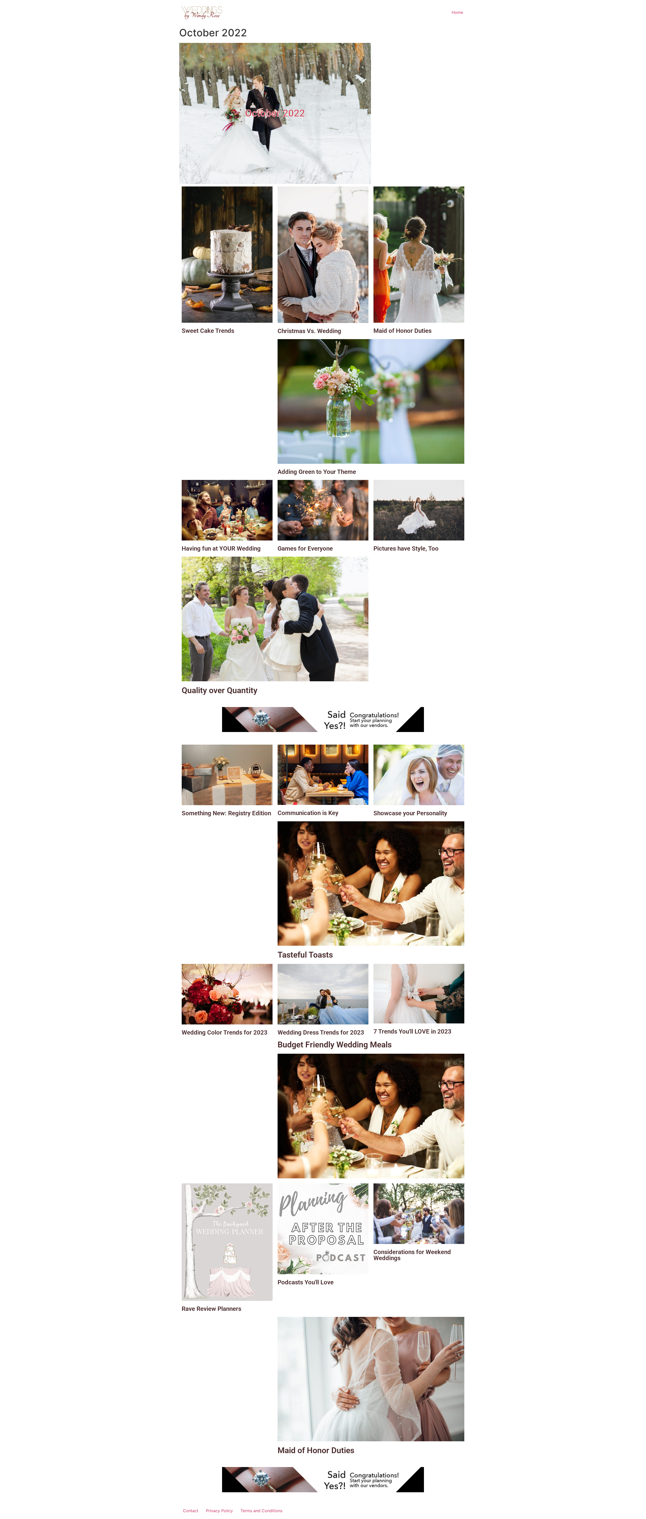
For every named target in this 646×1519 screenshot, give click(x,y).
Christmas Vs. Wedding (309, 331)
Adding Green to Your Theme (317, 471)
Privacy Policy (219, 1510)
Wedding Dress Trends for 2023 (321, 1032)
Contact (190, 1510)
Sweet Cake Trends (208, 330)
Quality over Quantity (219, 690)
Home (457, 12)
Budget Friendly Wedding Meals (335, 1044)
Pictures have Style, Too (406, 548)
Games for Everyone (305, 548)
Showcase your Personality (410, 813)
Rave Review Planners (211, 1308)
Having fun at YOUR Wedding (221, 548)
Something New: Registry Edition (226, 813)
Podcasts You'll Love (306, 1282)
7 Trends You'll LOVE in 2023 (412, 1031)
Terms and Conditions (261, 1510)
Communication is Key (308, 813)
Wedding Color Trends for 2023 (224, 1032)
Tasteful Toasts (305, 955)
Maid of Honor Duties (402, 330)
